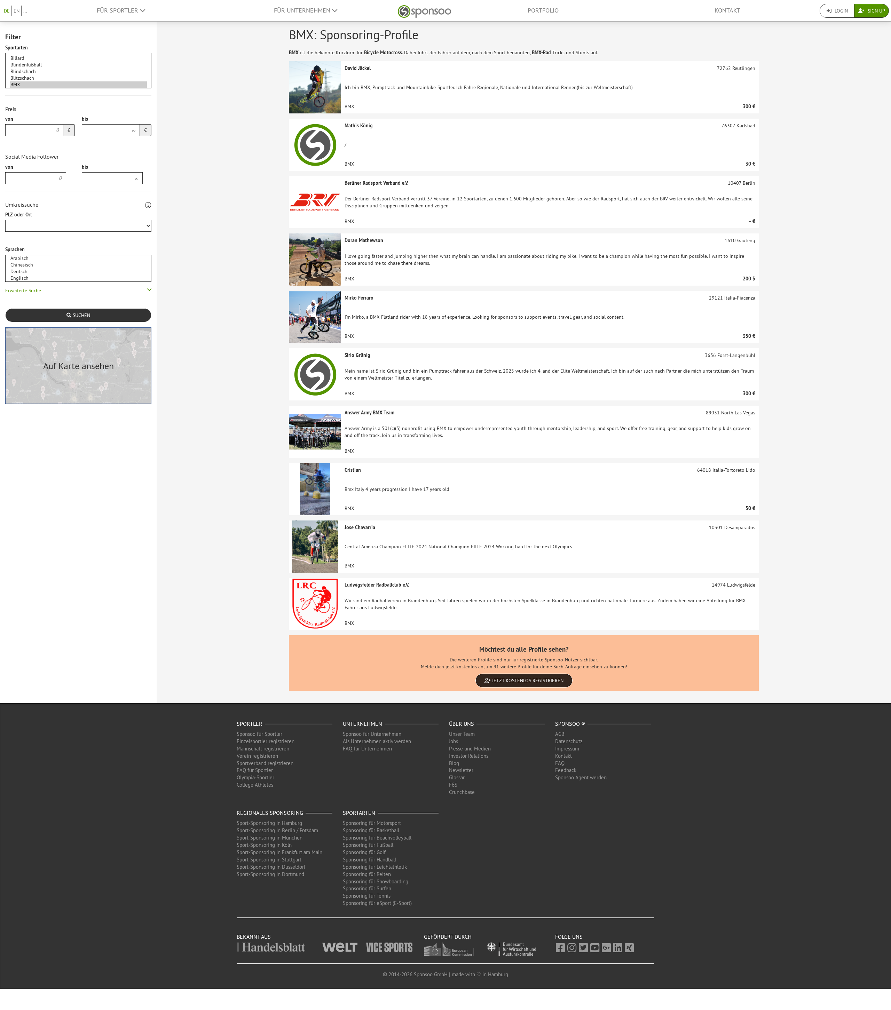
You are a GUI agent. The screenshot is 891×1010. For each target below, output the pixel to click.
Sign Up (875, 11)
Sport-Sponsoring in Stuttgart (269, 859)
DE (7, 11)
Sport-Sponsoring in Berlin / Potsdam (277, 830)
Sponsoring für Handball (369, 859)
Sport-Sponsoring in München (269, 837)
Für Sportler (118, 10)
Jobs (453, 741)
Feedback (565, 770)
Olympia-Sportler (255, 777)
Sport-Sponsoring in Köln (264, 845)
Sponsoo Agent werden (581, 777)
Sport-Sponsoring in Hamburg (269, 823)
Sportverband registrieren (265, 763)
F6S (453, 784)
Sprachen (15, 249)
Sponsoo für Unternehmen (372, 734)
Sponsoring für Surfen (367, 888)
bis (85, 119)
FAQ (560, 763)
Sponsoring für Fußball (368, 845)
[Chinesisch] (78, 265)
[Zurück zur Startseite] (424, 10)
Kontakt (727, 10)
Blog (454, 763)
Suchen (80, 315)
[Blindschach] (78, 71)
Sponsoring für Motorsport (372, 823)
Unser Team (462, 734)
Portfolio (543, 10)
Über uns (461, 723)
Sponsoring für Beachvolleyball (377, 837)
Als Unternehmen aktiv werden (377, 741)
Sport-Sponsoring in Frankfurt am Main (279, 852)
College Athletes (255, 784)
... (25, 11)
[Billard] (78, 58)
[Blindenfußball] (78, 65)
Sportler (249, 723)
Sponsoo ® (570, 723)
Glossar (457, 777)
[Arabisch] (78, 258)
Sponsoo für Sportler (259, 734)
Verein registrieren (257, 756)
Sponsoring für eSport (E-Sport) (377, 903)
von (9, 119)
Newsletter (461, 770)
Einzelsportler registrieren (265, 741)
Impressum (567, 748)
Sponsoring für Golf (364, 852)
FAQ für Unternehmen (367, 748)
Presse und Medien (470, 748)
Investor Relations (468, 756)
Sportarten (16, 48)
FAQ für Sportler (255, 770)
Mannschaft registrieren (263, 748)
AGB (560, 734)
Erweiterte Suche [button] (23, 290)
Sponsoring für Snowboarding (375, 881)
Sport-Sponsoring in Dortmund (270, 874)
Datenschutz (569, 741)
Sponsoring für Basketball (371, 830)
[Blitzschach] (78, 78)
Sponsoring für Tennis (367, 895)
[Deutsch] (78, 271)
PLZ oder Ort (18, 215)
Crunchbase (462, 792)
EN (16, 11)
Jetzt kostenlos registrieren (527, 680)
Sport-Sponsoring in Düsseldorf (271, 867)
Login (840, 11)
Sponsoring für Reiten (367, 874)
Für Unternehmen (303, 10)
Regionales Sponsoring (270, 812)
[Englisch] (78, 278)
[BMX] (78, 84)
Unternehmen (362, 723)
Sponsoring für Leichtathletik (375, 867)
